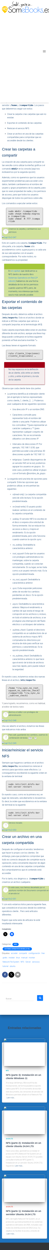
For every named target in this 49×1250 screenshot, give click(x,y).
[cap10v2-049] (9, 743)
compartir (23, 953)
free (43, 953)
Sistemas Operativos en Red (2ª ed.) (17, 949)
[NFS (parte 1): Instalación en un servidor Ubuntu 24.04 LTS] (24, 1188)
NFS (15, 944)
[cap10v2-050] (9, 830)
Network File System (11, 962)
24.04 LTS (9, 1139)
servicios (36, 962)
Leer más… (11, 1098)
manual (24, 958)
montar (32, 958)
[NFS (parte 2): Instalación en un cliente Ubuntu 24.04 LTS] (24, 1120)
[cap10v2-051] (9, 899)
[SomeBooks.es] (21, 51)
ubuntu (12, 966)
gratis (5, 958)
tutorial (5, 966)
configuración (34, 953)
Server (28, 962)
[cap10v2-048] (9, 720)
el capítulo (16, 271)
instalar (12, 958)
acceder (14, 953)
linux (18, 958)
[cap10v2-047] (9, 237)
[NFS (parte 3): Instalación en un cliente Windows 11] (24, 1052)
